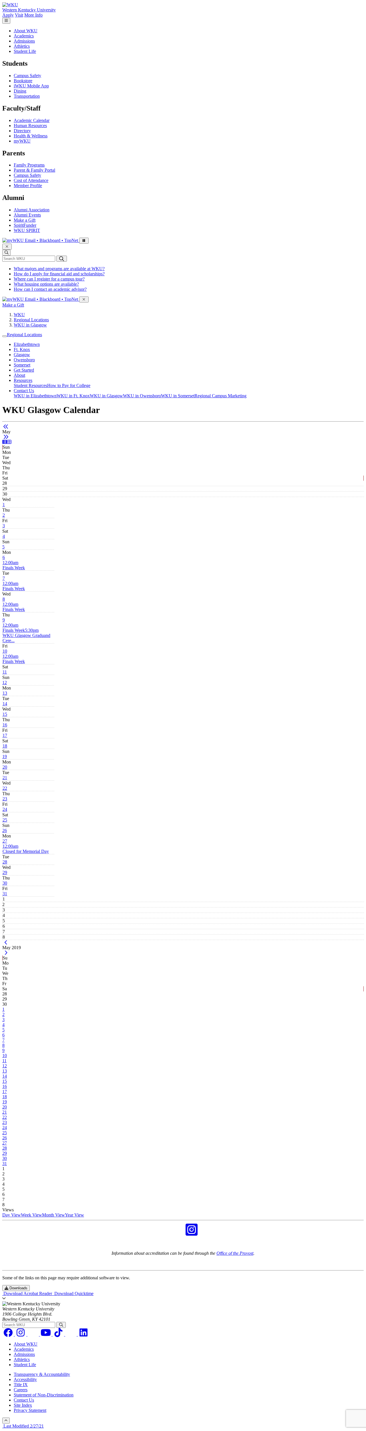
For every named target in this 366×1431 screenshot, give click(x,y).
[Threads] (33, 1334)
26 (4, 830)
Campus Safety (27, 75)
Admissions (24, 41)
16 (5, 724)
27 (5, 841)
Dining (20, 91)
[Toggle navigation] (4, 336)
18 (5, 745)
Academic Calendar (31, 120)
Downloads (17, 1288)
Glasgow (22, 354)
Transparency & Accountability (42, 1374)
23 (5, 798)
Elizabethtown (27, 344)
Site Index (23, 1405)
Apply (8, 15)
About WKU (25, 30)
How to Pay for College (68, 385)
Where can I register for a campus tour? (49, 278)
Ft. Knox (22, 349)
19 (4, 756)
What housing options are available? (46, 284)
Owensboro (24, 359)
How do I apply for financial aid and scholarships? (59, 273)
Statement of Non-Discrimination (43, 1394)
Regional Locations (31, 319)
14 (5, 703)
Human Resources (30, 125)
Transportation (27, 96)
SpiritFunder (25, 225)
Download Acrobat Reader (27, 1293)
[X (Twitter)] (71, 1334)
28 (5, 861)
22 (5, 788)
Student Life (25, 51)
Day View (11, 1214)
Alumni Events (27, 215)
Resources (23, 380)
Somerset (22, 364)
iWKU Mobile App (31, 85)
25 (5, 819)
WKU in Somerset (177, 395)
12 (4, 682)
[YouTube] (46, 1334)
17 (5, 735)
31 (5, 893)
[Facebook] (8, 1334)
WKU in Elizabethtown (35, 395)
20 (5, 767)
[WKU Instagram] (191, 1233)
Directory (22, 130)
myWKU (22, 141)
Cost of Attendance (31, 180)
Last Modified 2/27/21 (23, 1426)
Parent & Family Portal (34, 170)
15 (5, 714)
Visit (19, 15)
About (19, 375)
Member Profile (28, 185)
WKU (19, 314)
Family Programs (29, 165)
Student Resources (30, 385)
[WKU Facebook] (174, 1233)
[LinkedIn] (83, 1334)
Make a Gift (24, 220)
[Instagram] (21, 1334)
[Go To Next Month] (5, 436)
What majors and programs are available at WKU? (59, 268)
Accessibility (25, 1379)
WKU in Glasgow (30, 324)
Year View (74, 1214)
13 (5, 693)
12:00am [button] (14, 565)
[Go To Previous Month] (5, 426)
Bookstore (23, 80)
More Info (33, 15)
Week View (31, 1214)
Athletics (22, 46)
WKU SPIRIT (27, 230)
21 (5, 777)
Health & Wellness (30, 135)
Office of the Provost (234, 1253)
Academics (24, 35)
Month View (53, 1214)
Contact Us (24, 390)
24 (5, 809)
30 (5, 883)
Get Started (24, 370)
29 (5, 872)
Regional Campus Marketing (220, 395)
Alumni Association (31, 209)
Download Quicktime (73, 1293)
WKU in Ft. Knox (73, 395)
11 (5, 672)
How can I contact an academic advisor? (50, 289)
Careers (20, 1389)
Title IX (21, 1384)
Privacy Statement (30, 1410)
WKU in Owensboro (142, 395)
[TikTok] (59, 1334)
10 (5, 651)
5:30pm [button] (26, 635)
